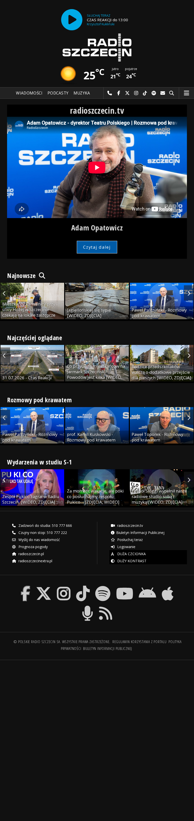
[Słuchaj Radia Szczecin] (71, 19)
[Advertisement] (51, 702)
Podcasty (57, 93)
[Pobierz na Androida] (147, 586)
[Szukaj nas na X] (43, 586)
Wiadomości (29, 93)
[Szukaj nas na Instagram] (63, 586)
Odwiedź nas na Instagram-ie (136, 93)
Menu (186, 93)
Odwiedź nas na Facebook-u (118, 93)
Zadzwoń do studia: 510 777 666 (44, 525)
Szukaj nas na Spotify (154, 93)
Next (189, 292)
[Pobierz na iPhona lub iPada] (167, 586)
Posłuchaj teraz (129, 539)
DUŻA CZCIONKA (131, 553)
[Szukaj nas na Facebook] (25, 586)
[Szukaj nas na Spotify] (102, 586)
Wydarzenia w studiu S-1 (39, 462)
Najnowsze (22, 275)
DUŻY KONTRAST (131, 560)
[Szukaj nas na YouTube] (124, 586)
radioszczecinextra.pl (34, 560)
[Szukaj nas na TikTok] (82, 586)
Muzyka (82, 93)
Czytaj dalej (97, 247)
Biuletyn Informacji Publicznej (140, 532)
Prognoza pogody (32, 546)
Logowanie (125, 546)
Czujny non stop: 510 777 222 (42, 532)
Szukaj (171, 93)
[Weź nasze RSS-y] (105, 606)
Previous (5, 292)
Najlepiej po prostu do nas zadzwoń (109, 93)
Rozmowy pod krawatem (39, 399)
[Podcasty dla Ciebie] (87, 606)
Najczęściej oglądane (34, 337)
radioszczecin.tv (129, 525)
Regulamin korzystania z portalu (139, 641)
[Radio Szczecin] (97, 47)
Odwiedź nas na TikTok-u (145, 93)
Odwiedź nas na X (127, 93)
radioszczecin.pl (30, 553)
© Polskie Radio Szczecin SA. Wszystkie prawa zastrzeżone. (61, 641)
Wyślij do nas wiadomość (162, 93)
